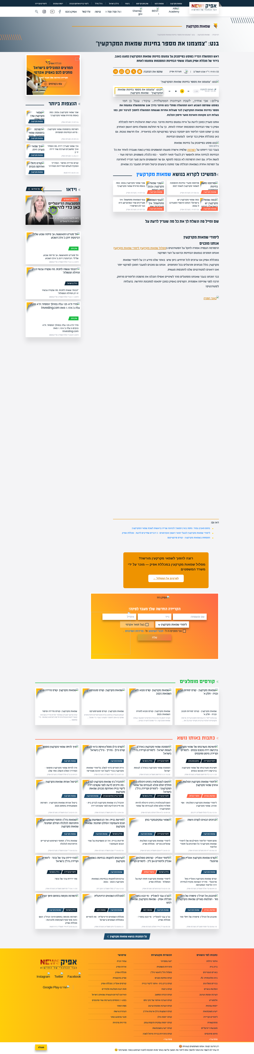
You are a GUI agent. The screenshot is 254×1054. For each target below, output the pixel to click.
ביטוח (127, 3)
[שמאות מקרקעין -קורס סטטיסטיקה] (104, 698)
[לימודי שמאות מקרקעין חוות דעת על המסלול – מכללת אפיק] (150, 865)
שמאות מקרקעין (176, 3)
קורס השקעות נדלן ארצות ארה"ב (157, 1011)
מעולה (41, 1047)
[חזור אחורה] (169, 91)
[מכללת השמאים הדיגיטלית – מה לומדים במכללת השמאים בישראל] (104, 903)
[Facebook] (60, 12)
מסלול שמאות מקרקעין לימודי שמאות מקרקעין (139, 248)
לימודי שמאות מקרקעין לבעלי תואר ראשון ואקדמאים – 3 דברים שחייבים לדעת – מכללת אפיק (166, 532)
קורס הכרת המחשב (163, 994)
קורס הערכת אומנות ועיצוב (160, 1005)
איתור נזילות (211, 961)
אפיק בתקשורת (119, 977)
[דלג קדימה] (188, 91)
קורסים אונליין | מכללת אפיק (113, 983)
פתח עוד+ (213, 1039)
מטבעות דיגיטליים (70, 199)
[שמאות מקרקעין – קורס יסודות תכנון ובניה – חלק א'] (197, 698)
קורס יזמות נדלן (164, 1017)
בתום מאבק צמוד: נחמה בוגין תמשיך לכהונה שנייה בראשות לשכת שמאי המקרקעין (171, 528)
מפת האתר (121, 1005)
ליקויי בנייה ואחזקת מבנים (79, 3)
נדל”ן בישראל (114, 3)
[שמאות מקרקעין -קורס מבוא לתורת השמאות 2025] (150, 698)
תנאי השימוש (156, 631)
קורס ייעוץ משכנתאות (162, 1028)
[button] (36, 11)
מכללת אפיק (120, 972)
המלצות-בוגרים (209, 796)
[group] (53, 75)
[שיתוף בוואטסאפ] (121, 71)
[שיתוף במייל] (115, 71)
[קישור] (53, 210)
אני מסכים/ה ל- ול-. (152, 631)
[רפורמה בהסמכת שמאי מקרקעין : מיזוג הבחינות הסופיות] (35, 134)
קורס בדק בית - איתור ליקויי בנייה (157, 983)
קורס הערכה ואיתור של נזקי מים (158, 1000)
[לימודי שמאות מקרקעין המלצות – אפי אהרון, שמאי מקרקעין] (197, 789)
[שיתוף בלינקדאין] (127, 71)
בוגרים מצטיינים (210, 972)
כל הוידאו (35, 189)
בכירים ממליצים (210, 983)
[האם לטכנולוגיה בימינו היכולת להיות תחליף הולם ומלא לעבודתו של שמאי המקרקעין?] (150, 789)
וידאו (71, 189)
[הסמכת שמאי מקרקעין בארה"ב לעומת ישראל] (150, 754)
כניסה (98, 11)
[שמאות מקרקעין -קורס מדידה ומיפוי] (57, 698)
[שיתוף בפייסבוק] (139, 71)
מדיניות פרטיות (119, 1022)
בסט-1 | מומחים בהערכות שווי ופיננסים (109, 1000)
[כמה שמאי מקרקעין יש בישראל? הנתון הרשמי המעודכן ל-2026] (209, 204)
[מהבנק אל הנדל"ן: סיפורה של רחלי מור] (197, 903)
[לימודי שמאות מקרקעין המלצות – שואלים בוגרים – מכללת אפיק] (150, 827)
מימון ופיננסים (193, 761)
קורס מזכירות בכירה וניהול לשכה (157, 1033)
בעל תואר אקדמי (135, 624)
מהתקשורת (212, 1022)
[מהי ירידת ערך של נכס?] (57, 865)
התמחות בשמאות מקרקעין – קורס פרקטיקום (189, 537)
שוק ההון (74, 248)
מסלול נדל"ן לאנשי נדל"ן (161, 972)
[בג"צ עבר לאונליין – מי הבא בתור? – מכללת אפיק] (150, 903)
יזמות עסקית (211, 1005)
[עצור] (176, 91)
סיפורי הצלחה (194, 796)
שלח (154, 637)
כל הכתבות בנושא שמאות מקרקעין (128, 936)
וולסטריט (213, 1000)
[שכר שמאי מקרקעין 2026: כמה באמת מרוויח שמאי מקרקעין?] (155, 187)
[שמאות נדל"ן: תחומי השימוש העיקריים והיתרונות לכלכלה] (57, 827)
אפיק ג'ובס (71, 11)
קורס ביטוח (167, 989)
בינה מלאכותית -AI (209, 977)
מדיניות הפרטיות (134, 631)
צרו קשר (86, 11)
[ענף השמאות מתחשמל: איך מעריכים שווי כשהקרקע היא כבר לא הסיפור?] (155, 204)
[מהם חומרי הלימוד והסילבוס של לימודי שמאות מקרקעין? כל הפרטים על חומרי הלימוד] (197, 827)
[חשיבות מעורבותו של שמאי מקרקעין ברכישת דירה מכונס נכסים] (197, 754)
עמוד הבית (121, 961)
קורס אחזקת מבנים (163, 977)
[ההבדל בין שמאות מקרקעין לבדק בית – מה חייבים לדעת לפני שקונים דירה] (104, 789)
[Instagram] (44, 12)
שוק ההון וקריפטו (142, 3)
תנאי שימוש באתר (118, 1017)
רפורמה (191, 149)
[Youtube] (52, 12)
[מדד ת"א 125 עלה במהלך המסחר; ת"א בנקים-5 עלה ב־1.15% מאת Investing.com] (53, 311)
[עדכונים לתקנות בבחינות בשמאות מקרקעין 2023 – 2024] (104, 865)
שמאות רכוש (159, 3)
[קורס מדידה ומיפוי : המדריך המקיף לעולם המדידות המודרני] (35, 167)
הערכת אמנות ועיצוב (208, 994)
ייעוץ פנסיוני (166, 961)
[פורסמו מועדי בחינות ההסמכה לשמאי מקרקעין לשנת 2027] (209, 187)
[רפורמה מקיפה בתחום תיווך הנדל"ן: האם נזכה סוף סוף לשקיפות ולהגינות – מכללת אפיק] (57, 903)
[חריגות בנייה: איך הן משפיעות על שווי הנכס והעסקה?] (104, 827)
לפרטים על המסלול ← (166, 578)
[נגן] (182, 91)
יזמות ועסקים (58, 3)
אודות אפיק (121, 966)
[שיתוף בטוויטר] (133, 71)
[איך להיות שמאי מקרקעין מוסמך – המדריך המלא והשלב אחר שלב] (57, 754)
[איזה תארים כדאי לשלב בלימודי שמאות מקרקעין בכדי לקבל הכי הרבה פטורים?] (104, 754)
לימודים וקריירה (41, 3)
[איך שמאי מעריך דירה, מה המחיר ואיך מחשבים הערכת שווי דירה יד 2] (35, 151)
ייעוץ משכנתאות (210, 1011)
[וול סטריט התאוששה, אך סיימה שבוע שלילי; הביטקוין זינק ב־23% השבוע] (53, 242)
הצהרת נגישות (120, 1011)
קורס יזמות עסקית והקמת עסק (158, 1022)
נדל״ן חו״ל (98, 3)
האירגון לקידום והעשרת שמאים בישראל (109, 994)
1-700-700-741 (113, 11)
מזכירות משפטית (164, 966)
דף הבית (215, 34)
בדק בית (213, 966)
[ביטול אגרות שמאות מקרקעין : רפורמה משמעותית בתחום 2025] (57, 789)
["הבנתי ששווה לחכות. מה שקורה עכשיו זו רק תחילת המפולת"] (53, 277)
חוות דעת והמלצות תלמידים (114, 989)
